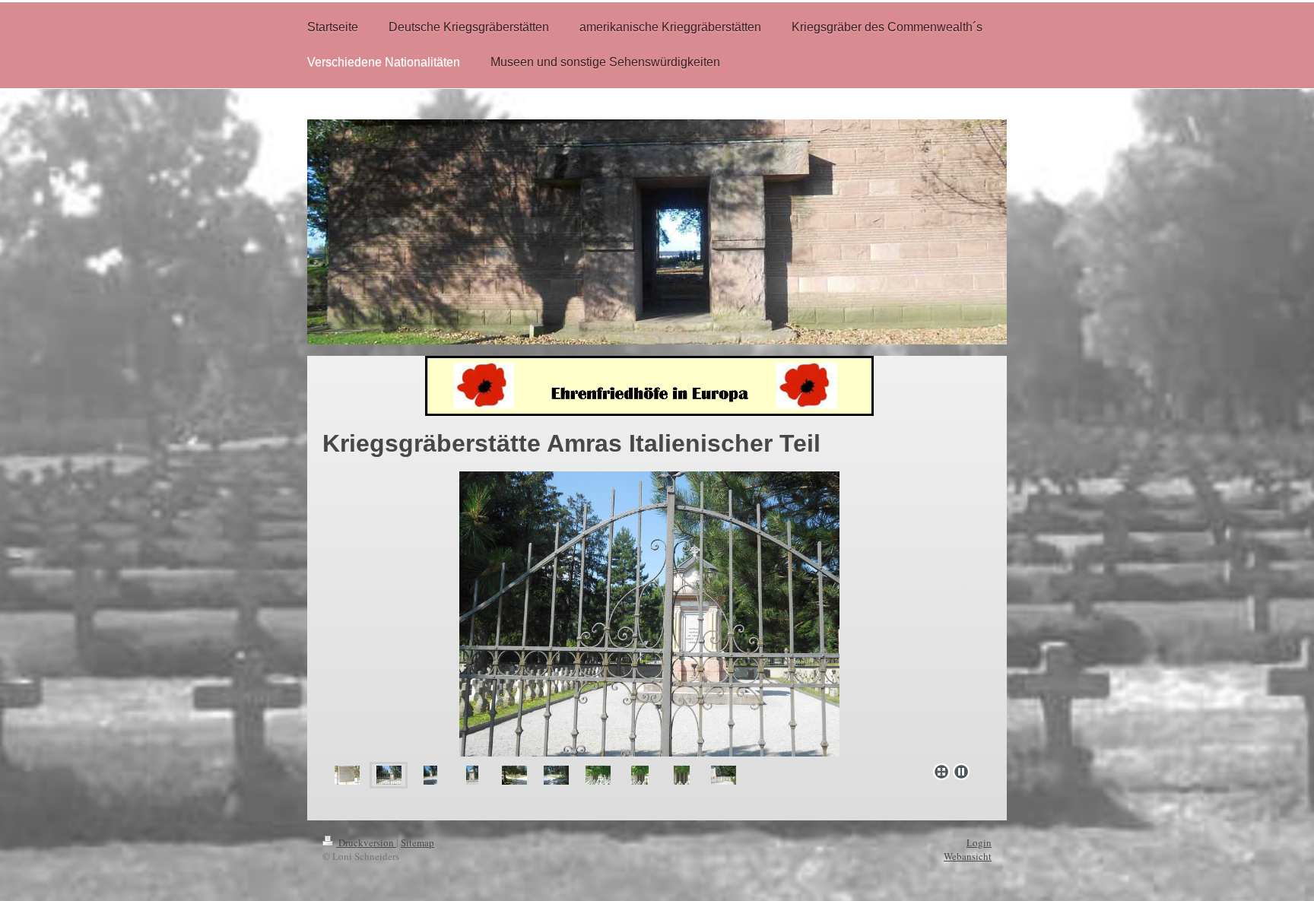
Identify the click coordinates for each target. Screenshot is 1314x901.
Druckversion (366, 842)
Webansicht (968, 856)
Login (979, 842)
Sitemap (417, 842)
